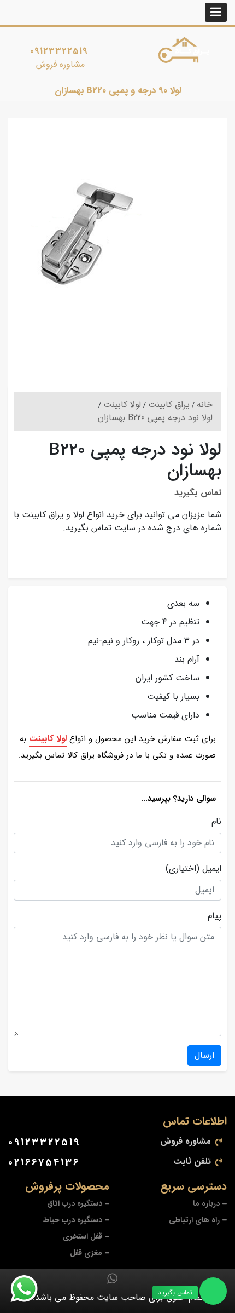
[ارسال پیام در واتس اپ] (30, 1289)
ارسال (204, 1055)
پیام (214, 915)
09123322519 (59, 51)
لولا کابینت (48, 739)
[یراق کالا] (186, 52)
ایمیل (211, 868)
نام (216, 821)
